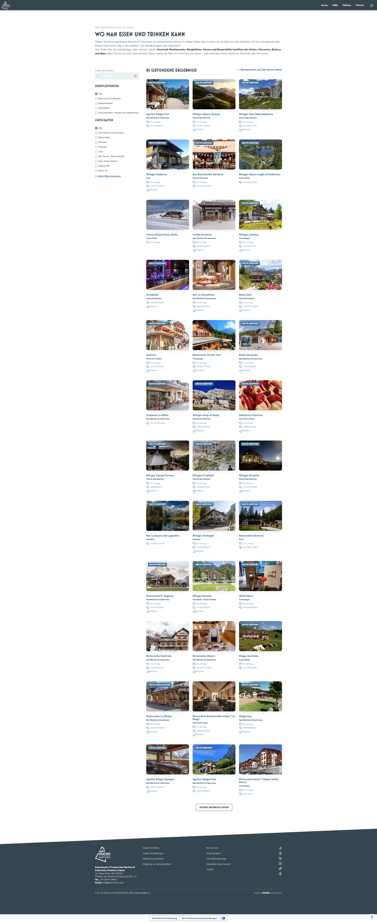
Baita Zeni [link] (245, 294)
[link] (324, 5)
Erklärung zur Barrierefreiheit (157, 864)
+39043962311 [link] (156, 487)
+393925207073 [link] (249, 427)
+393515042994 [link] (203, 246)
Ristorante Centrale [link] (158, 656)
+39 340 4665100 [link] (250, 182)
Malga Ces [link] (245, 716)
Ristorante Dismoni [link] (251, 535)
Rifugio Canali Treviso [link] (160, 475)
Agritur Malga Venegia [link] (160, 779)
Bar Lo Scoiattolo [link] (204, 294)
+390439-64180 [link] (203, 487)
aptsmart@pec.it (142, 893)
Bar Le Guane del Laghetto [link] (162, 535)
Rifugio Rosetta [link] (249, 475)
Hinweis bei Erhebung (164, 918)
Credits (209, 869)
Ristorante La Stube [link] (159, 716)
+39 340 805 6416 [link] (157, 423)
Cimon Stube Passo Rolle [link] (162, 234)
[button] (371, 5)
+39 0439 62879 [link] (249, 246)
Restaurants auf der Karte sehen (261, 69)
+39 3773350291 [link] (156, 126)
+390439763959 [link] (203, 731)
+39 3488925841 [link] (250, 668)
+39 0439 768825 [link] (157, 728)
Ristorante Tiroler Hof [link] (207, 355)
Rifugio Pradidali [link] (203, 475)
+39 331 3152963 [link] (203, 126)
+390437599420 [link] (203, 427)
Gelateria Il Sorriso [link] (251, 415)
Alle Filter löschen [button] (109, 176)
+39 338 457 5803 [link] (250, 547)
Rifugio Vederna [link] (156, 174)
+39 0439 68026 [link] (157, 607)
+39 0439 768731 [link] (250, 126)
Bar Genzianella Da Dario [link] (208, 174)
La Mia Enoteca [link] (202, 234)
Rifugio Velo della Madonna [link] (256, 114)
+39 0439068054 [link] (250, 607)
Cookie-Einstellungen (153, 853)
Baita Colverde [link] (248, 355)
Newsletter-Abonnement (218, 864)
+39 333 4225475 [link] (157, 543)
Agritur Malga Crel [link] (157, 114)
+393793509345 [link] (203, 791)
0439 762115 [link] (248, 794)
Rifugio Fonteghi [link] (203, 535)
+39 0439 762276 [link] (157, 302)
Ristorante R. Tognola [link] (160, 596)
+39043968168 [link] (249, 366)
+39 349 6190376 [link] (157, 787)
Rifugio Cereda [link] (202, 596)
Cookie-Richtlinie (151, 848)
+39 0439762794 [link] (157, 366)
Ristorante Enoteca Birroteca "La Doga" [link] (214, 718)
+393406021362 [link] (203, 306)
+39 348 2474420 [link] (203, 186)
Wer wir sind (212, 848)
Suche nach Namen (104, 71)
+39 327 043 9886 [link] (203, 668)
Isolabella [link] (152, 294)
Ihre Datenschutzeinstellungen (200, 918)
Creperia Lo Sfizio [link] (157, 415)
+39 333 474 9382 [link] (250, 306)
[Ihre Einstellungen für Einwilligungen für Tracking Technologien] (372, 917)
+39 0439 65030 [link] (203, 607)
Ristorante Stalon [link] (204, 656)
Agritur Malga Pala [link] (204, 779)
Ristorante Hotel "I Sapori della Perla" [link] (258, 781)
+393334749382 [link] (203, 366)
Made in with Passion (268, 893)
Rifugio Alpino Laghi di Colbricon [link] (259, 174)
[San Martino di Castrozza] (5, 5)
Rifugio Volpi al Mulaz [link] (206, 415)
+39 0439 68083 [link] (157, 668)
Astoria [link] (151, 355)
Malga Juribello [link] (248, 656)
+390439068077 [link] (203, 547)
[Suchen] (135, 76)
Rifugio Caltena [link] (249, 234)
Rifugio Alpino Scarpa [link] (206, 114)
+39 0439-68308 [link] (250, 487)
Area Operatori (213, 853)
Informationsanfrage (216, 858)
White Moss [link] (246, 596)
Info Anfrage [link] (155, 122)
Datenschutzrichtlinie (153, 858)
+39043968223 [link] (249, 728)
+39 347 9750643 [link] (157, 186)
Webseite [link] (200, 129)
